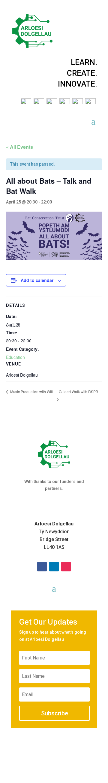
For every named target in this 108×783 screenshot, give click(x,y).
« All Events (19, 146)
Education (15, 357)
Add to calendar (37, 280)
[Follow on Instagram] (66, 566)
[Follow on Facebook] (42, 566)
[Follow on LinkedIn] (54, 566)
